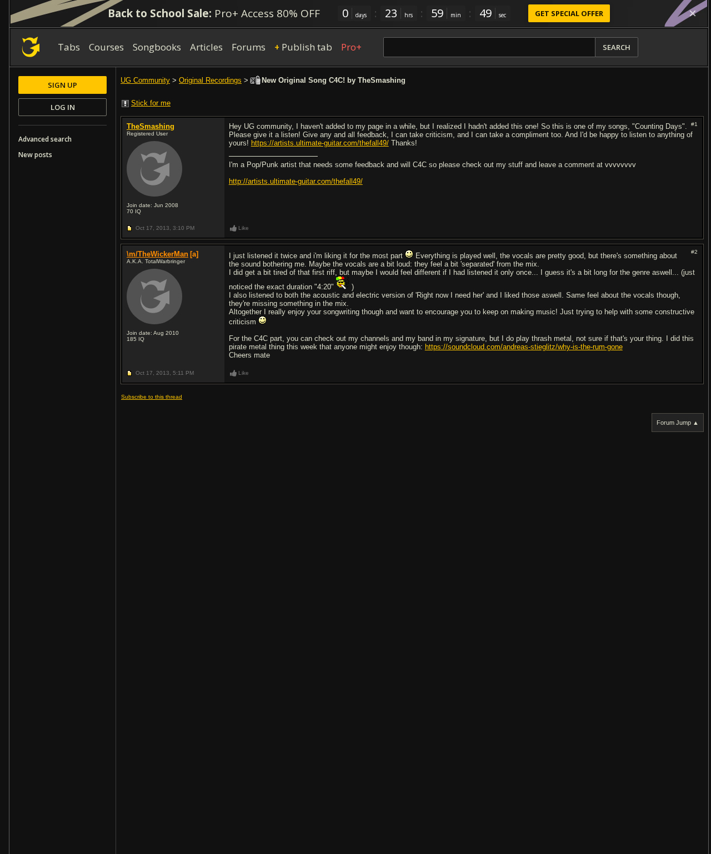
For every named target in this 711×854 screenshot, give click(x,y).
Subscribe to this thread (151, 397)
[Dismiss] (693, 13)
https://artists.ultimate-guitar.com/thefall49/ (320, 143)
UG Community (145, 80)
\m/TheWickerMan (157, 254)
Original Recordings (210, 80)
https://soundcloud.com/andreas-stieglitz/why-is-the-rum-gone (524, 347)
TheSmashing (150, 126)
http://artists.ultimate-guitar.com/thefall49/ (296, 181)
